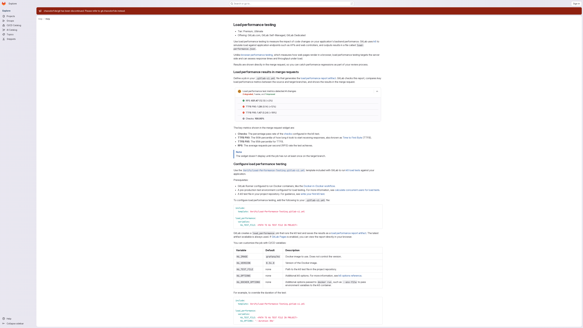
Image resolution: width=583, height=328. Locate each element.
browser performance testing (257, 54)
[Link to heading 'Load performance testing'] (278, 24)
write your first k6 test (312, 193)
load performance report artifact (318, 78)
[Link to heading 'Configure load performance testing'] (288, 164)
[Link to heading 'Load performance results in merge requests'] (300, 72)
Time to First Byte (352, 137)
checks (288, 133)
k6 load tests (353, 170)
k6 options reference (350, 275)
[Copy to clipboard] (379, 208)
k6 (374, 41)
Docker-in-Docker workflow (319, 186)
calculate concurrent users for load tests (357, 189)
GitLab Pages (279, 236)
